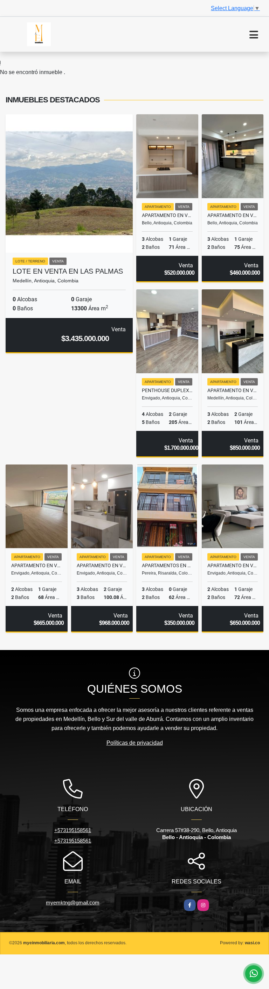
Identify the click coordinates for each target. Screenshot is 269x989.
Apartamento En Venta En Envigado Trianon (36, 565)
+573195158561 (72, 830)
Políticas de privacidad (134, 743)
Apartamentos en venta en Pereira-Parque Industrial (167, 565)
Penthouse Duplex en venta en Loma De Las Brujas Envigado (167, 390)
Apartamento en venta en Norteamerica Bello (232, 215)
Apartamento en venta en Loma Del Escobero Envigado (102, 565)
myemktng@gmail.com (72, 902)
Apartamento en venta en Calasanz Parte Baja (232, 390)
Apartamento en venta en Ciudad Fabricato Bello (167, 215)
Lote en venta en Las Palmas (68, 271)
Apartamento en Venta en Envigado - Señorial (232, 565)
